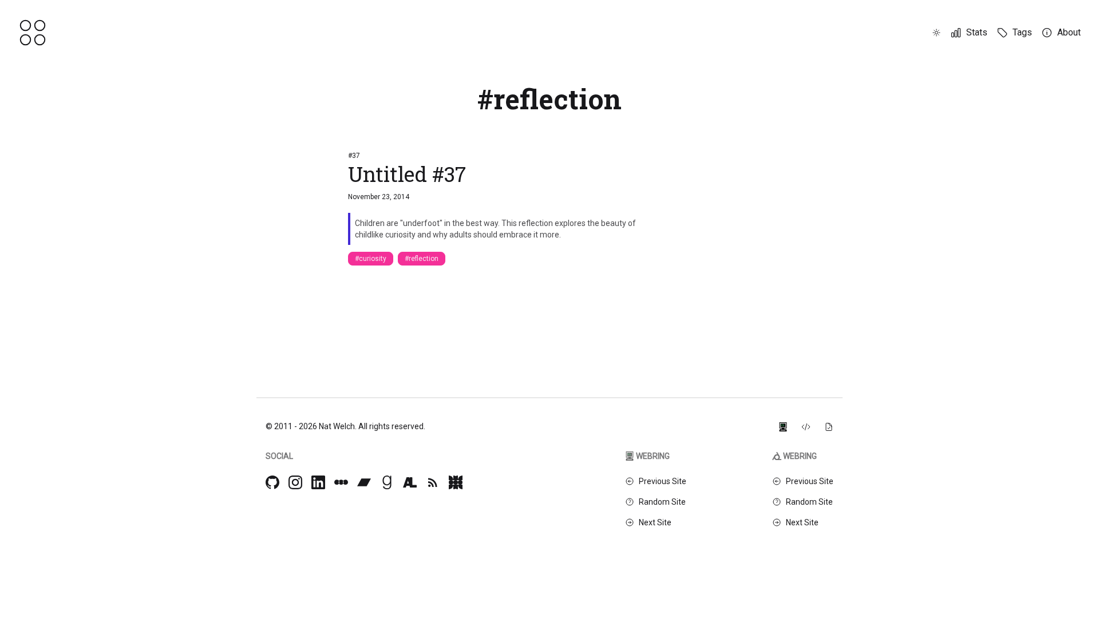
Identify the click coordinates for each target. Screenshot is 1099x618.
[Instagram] (295, 482)
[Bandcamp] (364, 482)
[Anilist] (410, 482)
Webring (653, 456)
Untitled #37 (407, 174)
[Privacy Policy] (828, 426)
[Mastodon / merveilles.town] (455, 482)
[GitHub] (272, 482)
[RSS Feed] (433, 482)
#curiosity (370, 259)
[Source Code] (806, 426)
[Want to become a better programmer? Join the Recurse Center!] (783, 426)
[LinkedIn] (318, 482)
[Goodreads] (387, 482)
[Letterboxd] (341, 482)
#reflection (421, 259)
